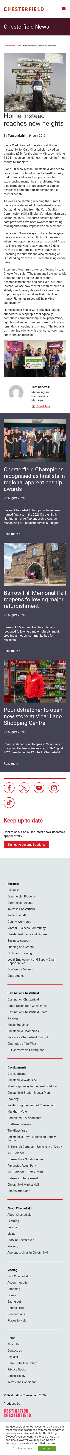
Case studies (15, 975)
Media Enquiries (18, 1025)
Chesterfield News (12, 46)
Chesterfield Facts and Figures (27, 934)
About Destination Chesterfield (27, 1006)
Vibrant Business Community (26, 928)
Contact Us (14, 1350)
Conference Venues (20, 969)
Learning (13, 1221)
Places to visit (16, 1320)
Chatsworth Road (18, 1191)
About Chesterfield (19, 1214)
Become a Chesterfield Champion (29, 1037)
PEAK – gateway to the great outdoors (32, 1086)
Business (13, 890)
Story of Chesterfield (20, 1240)
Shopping (13, 1289)
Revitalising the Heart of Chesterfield (31, 1105)
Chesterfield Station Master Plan (28, 1092)
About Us (13, 1344)
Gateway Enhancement (22, 1178)
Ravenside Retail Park (21, 1165)
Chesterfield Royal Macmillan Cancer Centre (31, 1138)
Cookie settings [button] (23, 1448)
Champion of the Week (22, 1043)
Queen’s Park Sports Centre (25, 1159)
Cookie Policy (16, 1376)
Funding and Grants (20, 947)
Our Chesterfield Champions (25, 1050)
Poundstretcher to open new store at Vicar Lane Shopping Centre (33, 716)
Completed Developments (24, 1118)
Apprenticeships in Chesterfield (27, 1252)
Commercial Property (21, 896)
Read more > (12, 534)
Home (11, 1338)
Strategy (12, 1018)
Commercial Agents (20, 903)
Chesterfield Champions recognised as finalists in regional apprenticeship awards (34, 479)
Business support (18, 940)
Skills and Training (19, 953)
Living (11, 1233)
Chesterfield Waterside (22, 1080)
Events (11, 1295)
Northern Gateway (19, 1124)
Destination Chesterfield (24, 9)
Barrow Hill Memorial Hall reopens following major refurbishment (35, 599)
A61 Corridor (15, 1153)
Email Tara (43, 406)
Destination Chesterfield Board (27, 1012)
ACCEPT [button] (47, 1448)
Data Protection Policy (22, 1363)
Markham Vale (17, 1111)
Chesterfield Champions (23, 1031)
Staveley (13, 1099)
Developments (16, 1074)
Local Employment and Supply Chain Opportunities (31, 961)
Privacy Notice (16, 1369)
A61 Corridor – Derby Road (25, 1172)
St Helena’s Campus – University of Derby (34, 1146)
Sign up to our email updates (26, 844)
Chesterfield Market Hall (23, 1184)
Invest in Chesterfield (21, 909)
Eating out (14, 1301)
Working (12, 1246)
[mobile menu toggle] (63, 9)
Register (12, 1357)
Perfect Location (18, 915)
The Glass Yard (17, 1130)
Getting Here (15, 1308)
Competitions (16, 1314)
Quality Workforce (19, 921)
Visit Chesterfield (18, 1276)
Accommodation (18, 1282)
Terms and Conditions (21, 1382)
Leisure (12, 1227)
